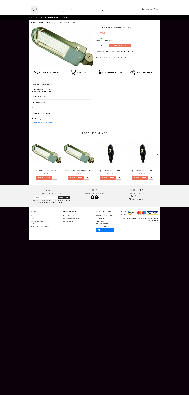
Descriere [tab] (35, 85)
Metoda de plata (36, 216)
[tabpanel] (62, 46)
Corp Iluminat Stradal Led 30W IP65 (111, 171)
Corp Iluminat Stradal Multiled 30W (47, 171)
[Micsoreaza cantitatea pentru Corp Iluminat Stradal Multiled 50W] (97, 45)
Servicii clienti (69, 211)
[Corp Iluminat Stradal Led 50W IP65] (143, 153)
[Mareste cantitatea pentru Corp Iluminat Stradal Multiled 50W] (105, 45)
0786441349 (138, 196)
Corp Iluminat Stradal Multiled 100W (78, 171)
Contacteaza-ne (106, 230)
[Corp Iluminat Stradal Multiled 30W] (46, 153)
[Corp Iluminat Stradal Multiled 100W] (79, 153)
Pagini (33, 211)
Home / (33, 23)
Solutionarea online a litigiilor (40, 226)
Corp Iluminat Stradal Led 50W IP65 (143, 171)
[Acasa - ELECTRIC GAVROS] (41, 10)
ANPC (32, 224)
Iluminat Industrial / (44, 23)
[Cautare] (102, 10)
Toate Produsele (38, 17)
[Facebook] (92, 197)
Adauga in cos (120, 46)
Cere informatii (121, 57)
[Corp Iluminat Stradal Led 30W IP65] (111, 153)
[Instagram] (97, 197)
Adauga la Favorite (104, 57)
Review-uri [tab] (46, 84)
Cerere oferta (54, 17)
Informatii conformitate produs (42, 122)
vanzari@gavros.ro (138, 199)
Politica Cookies (68, 221)
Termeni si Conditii (69, 216)
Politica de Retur (36, 219)
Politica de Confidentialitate (54, 202)
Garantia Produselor (37, 221)
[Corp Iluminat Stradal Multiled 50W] (62, 46)
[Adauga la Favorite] (54, 178)
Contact (65, 17)
